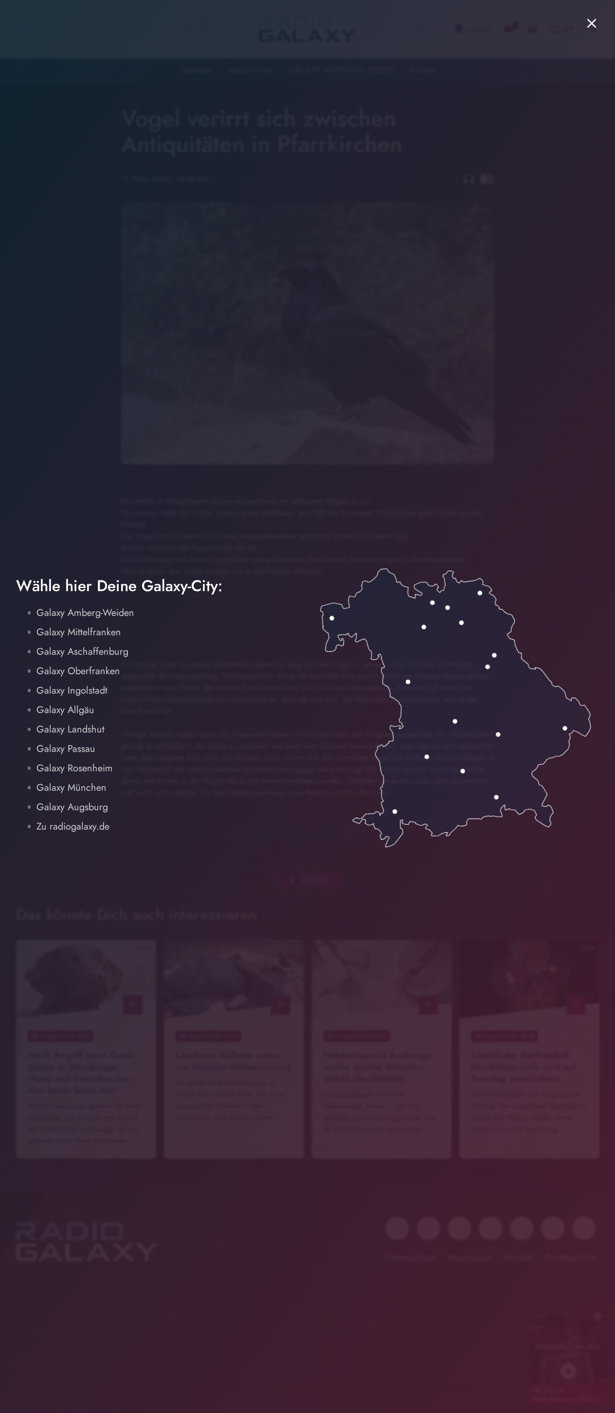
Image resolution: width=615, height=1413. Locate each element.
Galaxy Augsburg (72, 807)
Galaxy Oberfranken (78, 671)
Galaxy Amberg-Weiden (85, 613)
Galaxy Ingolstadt (71, 690)
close (591, 23)
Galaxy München (71, 788)
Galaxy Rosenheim (74, 768)
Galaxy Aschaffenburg (82, 652)
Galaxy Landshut (70, 729)
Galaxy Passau (65, 749)
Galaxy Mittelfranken (78, 632)
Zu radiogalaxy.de (72, 826)
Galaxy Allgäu (65, 710)
